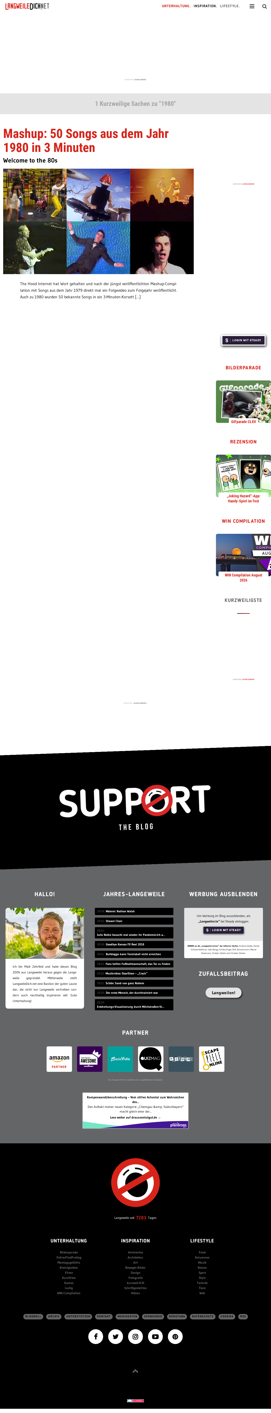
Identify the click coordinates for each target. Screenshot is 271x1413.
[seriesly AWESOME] (89, 1059)
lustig (69, 1288)
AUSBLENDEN (140, 79)
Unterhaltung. (176, 6)
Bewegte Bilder (135, 1268)
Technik (202, 1283)
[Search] (264, 6)
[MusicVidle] (120, 1059)
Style (202, 1278)
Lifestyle (202, 1241)
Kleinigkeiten (69, 1268)
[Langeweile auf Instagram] (135, 1336)
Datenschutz (203, 1316)
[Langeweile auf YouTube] (155, 1336)
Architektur (135, 1257)
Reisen (202, 1268)
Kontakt (104, 1316)
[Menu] (252, 6)
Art (135, 1262)
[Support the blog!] (135, 808)
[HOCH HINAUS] (135, 1371)
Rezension (243, 442)
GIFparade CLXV (243, 421)
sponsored (153, 1316)
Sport (202, 1273)
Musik (202, 1262)
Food (202, 1252)
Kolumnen (202, 1257)
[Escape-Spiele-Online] (211, 1059)
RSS (243, 1316)
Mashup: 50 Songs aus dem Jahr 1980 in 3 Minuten (86, 140)
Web (202, 1293)
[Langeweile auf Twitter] (115, 1336)
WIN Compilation (243, 521)
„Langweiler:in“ (209, 921)
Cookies (227, 1316)
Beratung (177, 1316)
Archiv (54, 1316)
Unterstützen (78, 1316)
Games (69, 1283)
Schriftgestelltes (135, 1288)
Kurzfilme (69, 1278)
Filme (69, 1273)
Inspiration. (205, 6)
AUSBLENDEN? (140, 703)
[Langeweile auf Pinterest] (175, 1336)
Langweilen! (223, 992)
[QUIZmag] (150, 1059)
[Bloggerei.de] (135, 1400)
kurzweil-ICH (135, 1283)
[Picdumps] (181, 1059)
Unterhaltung (69, 1241)
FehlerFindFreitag (69, 1257)
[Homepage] (31, 6)
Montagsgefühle (69, 1262)
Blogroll (33, 1316)
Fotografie (136, 1278)
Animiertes (135, 1252)
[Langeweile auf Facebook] (95, 1336)
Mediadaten (127, 1316)
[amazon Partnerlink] (59, 1059)
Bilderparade (243, 368)
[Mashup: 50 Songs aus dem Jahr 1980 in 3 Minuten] (98, 221)
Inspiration (135, 1241)
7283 (141, 1218)
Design (135, 1273)
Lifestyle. (230, 6)
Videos (135, 1293)
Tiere (202, 1288)
